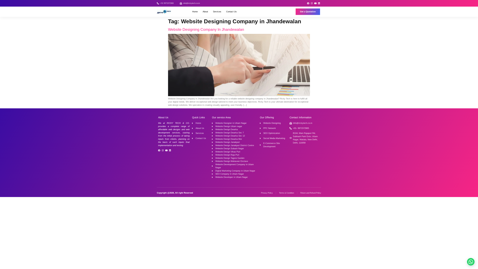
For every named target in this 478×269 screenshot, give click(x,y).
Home (195, 11)
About (205, 11)
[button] (471, 262)
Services (217, 11)
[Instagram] (312, 3)
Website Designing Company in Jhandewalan (206, 29)
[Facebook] (308, 3)
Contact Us (231, 11)
